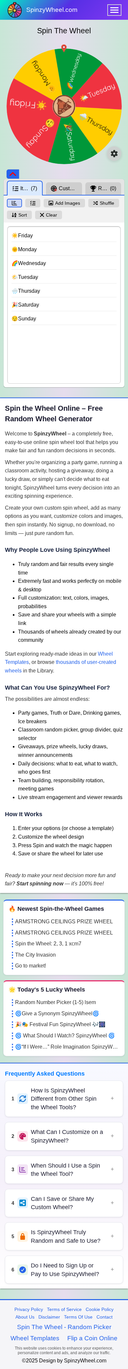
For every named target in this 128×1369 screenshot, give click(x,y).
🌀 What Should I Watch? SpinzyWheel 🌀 (65, 1035)
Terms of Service (64, 1309)
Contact (104, 1317)
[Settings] (114, 153)
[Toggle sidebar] (13, 174)
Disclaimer (49, 1317)
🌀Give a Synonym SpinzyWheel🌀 (57, 1013)
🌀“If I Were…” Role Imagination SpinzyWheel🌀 (67, 1047)
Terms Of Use (78, 1317)
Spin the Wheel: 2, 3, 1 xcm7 (48, 943)
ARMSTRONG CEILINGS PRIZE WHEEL (64, 921)
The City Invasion (35, 955)
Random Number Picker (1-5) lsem (55, 1002)
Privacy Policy (28, 1309)
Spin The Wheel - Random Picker (64, 1327)
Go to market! (30, 965)
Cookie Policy (100, 1309)
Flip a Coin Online (92, 1338)
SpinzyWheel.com (51, 9)
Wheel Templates (35, 1338)
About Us (24, 1317)
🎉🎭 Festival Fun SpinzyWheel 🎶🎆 (60, 1024)
